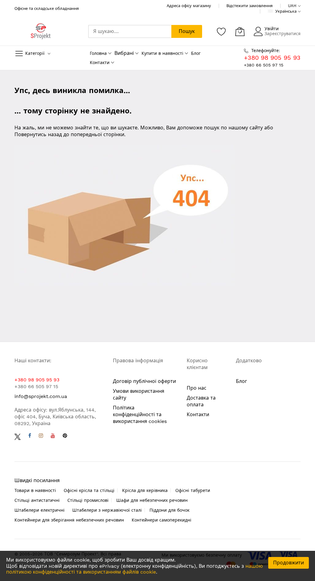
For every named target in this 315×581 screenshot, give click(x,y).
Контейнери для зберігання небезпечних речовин (69, 520)
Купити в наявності (162, 53)
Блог (196, 53)
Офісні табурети (192, 490)
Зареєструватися (283, 33)
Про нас (196, 388)
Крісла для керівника (145, 490)
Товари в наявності (35, 490)
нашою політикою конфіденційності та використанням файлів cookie (134, 569)
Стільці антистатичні (37, 500)
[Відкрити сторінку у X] (17, 436)
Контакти (100, 62)
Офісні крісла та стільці (89, 490)
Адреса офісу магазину (189, 5)
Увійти (272, 28)
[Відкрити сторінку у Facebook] (29, 436)
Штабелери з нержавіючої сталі (107, 510)
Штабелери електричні (39, 510)
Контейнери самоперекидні (161, 520)
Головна (98, 53)
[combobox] (129, 31)
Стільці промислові (88, 500)
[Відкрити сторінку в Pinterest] (65, 436)
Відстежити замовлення (249, 5)
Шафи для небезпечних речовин (152, 500)
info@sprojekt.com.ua (40, 396)
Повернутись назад (38, 134)
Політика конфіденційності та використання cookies (140, 414)
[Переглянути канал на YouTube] (53, 436)
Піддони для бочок (169, 510)
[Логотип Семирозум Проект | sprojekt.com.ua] (40, 31)
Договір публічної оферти (144, 381)
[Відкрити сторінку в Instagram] (41, 436)
